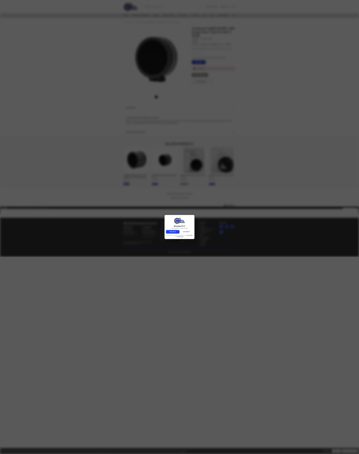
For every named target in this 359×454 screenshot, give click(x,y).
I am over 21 (172, 231)
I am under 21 (186, 231)
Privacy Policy (180, 236)
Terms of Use (189, 235)
